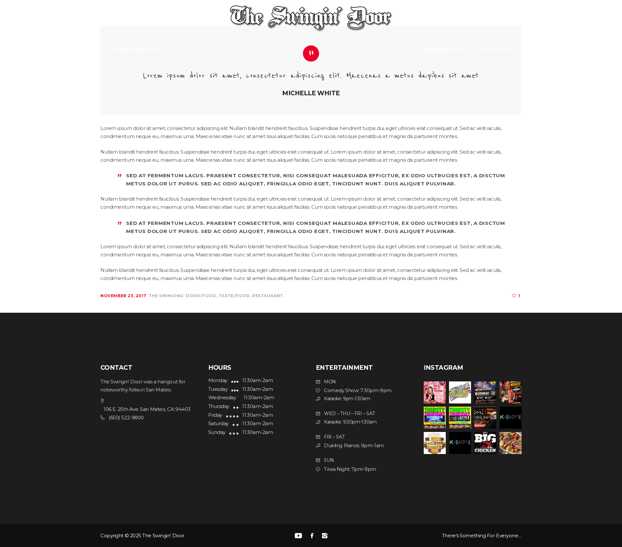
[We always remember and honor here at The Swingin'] (485, 418)
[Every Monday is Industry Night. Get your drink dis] (511, 392)
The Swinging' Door (174, 295)
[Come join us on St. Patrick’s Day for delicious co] (511, 443)
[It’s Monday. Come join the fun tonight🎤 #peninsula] (460, 443)
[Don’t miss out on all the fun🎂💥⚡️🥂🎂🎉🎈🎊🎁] (435, 392)
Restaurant (267, 295)
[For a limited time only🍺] (485, 443)
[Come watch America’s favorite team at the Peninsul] (485, 392)
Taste (226, 295)
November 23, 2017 (123, 295)
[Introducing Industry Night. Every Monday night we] (511, 418)
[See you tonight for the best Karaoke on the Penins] (435, 443)
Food (209, 295)
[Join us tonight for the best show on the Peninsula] (435, 418)
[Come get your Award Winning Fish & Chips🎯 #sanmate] (460, 392)
